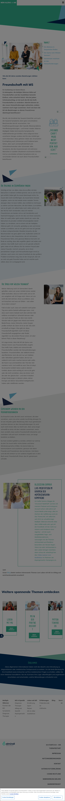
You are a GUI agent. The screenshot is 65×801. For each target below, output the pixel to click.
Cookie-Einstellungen (8, 797)
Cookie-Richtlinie (14, 794)
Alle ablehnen (57, 797)
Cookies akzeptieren (44, 797)
